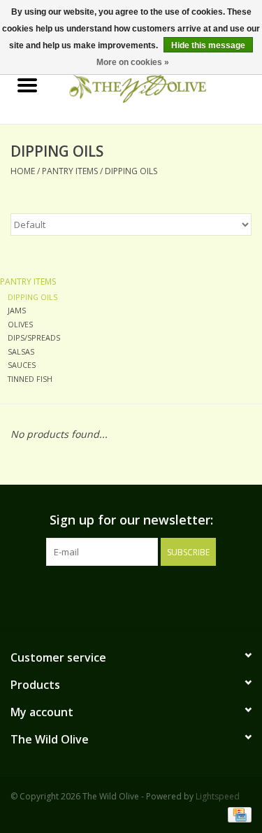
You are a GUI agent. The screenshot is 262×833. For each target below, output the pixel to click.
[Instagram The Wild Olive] (144, 594)
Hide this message (208, 45)
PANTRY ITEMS (70, 171)
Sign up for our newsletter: (131, 520)
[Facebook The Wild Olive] (119, 594)
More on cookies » (132, 62)
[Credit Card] (237, 814)
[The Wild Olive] (158, 85)
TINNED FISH (30, 378)
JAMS (17, 310)
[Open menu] (27, 85)
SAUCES (22, 364)
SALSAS (21, 351)
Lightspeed (218, 796)
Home (22, 171)
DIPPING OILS (131, 171)
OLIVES (20, 324)
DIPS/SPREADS (34, 337)
